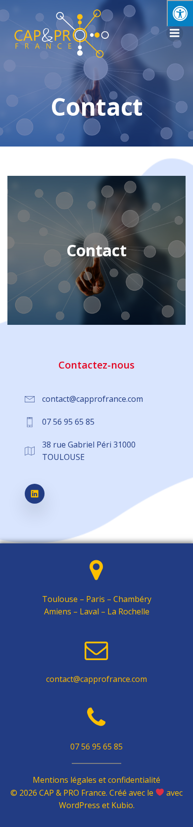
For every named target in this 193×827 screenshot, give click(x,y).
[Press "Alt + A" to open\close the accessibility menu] (180, 13)
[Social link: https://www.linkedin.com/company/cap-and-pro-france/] (39, 494)
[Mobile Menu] (174, 33)
